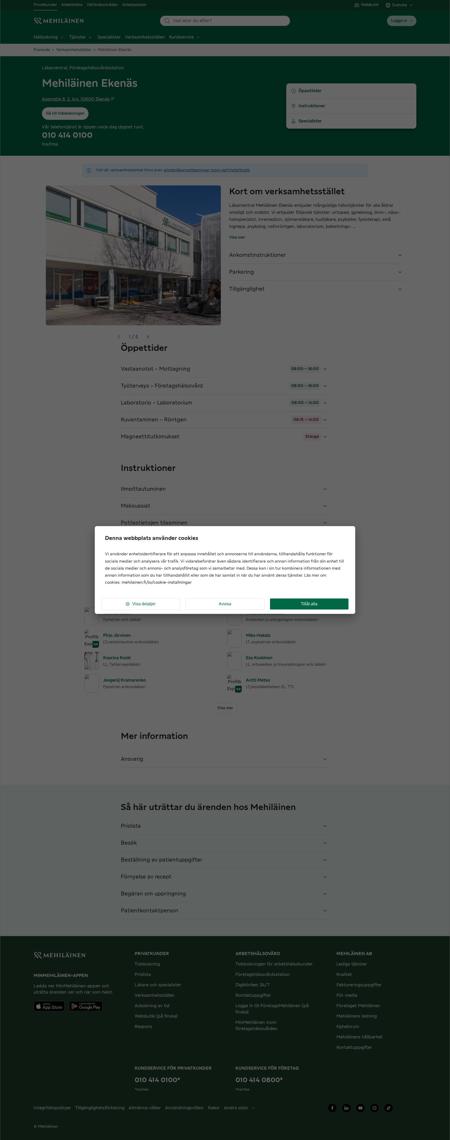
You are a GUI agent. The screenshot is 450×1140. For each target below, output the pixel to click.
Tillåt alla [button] (309, 604)
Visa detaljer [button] (143, 604)
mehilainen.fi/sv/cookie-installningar (157, 582)
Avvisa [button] (225, 604)
